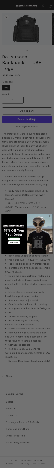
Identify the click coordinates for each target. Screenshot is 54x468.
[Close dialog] (50, 216)
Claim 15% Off (14, 242)
